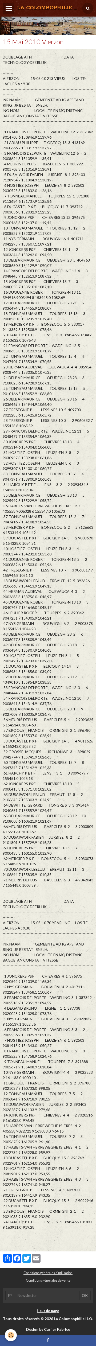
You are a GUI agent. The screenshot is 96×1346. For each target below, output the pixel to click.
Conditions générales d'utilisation (48, 1273)
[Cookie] (11, 1335)
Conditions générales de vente (48, 1280)
